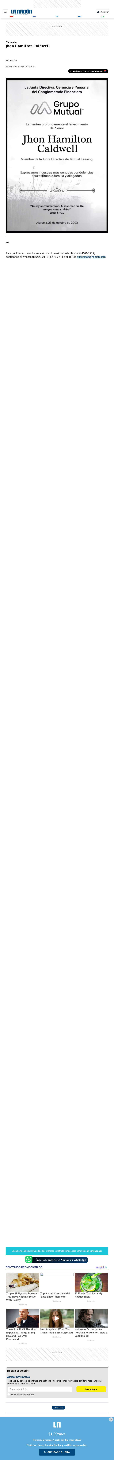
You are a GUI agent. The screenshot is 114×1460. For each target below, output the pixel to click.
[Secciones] (5, 12)
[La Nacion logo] (21, 12)
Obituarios (58, 1407)
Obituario (11, 42)
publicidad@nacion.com (91, 256)
